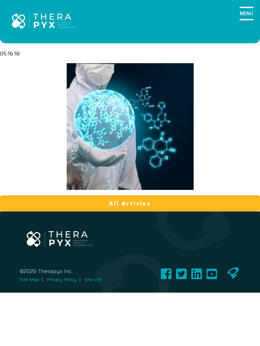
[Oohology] (233, 277)
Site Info (93, 279)
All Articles (130, 203)
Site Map (29, 279)
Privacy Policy (62, 279)
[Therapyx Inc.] (44, 21)
